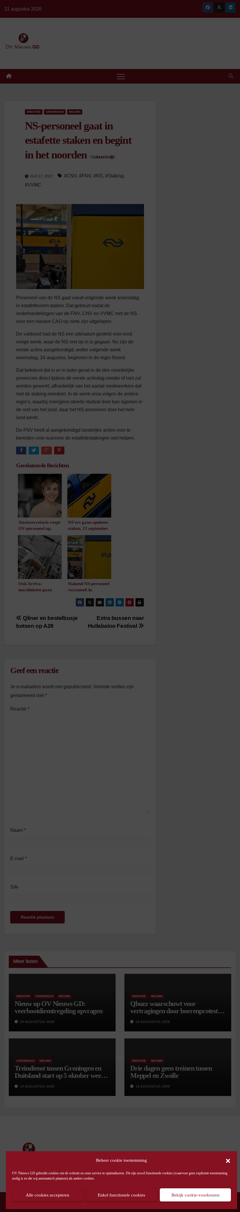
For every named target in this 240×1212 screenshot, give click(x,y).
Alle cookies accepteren (47, 1195)
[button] (228, 1160)
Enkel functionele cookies (121, 1195)
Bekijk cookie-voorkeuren (196, 1195)
